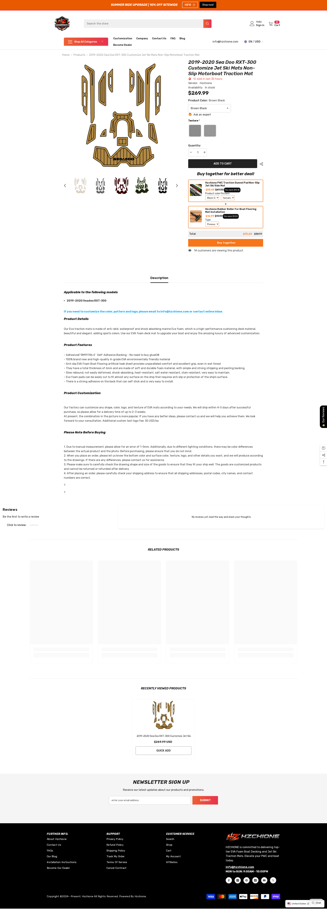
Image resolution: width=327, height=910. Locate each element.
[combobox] (143, 23)
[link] (61, 649)
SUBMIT (205, 800)
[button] (64, 185)
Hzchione (206, 83)
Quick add (163, 750)
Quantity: (194, 145)
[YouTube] (264, 880)
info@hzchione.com (225, 41)
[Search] (148, 23)
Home (65, 54)
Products (79, 54)
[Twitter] (273, 880)
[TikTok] (255, 880)
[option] (121, 116)
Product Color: (206, 100)
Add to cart (222, 163)
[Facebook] (229, 880)
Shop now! (208, 4)
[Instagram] (238, 880)
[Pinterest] (246, 880)
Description (159, 278)
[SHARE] (260, 164)
